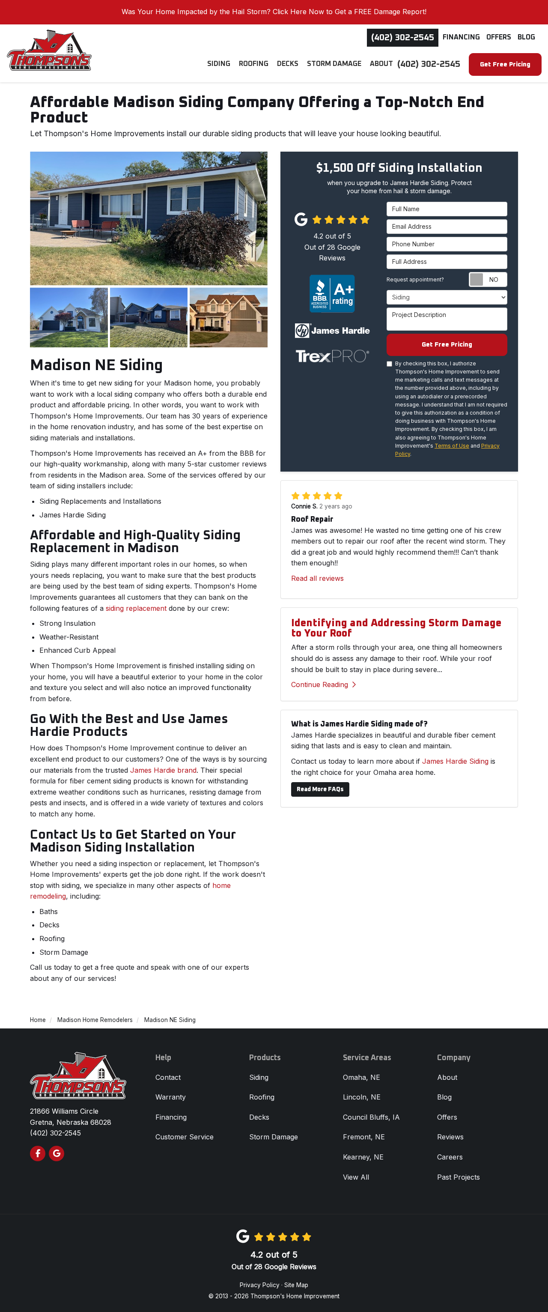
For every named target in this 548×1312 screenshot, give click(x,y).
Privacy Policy (260, 1285)
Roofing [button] (253, 63)
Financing (461, 37)
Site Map (296, 1285)
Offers (498, 37)
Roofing (261, 1097)
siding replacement (137, 608)
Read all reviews (317, 578)
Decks (259, 1117)
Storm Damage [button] (334, 63)
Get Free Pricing (505, 64)
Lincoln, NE (362, 1097)
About (447, 1077)
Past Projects (458, 1177)
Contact (168, 1077)
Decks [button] (287, 63)
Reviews (450, 1137)
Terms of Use (452, 445)
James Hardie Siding (455, 761)
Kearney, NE (363, 1157)
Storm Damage (273, 1137)
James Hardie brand (163, 770)
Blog (526, 37)
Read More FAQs (320, 789)
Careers (450, 1157)
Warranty (170, 1097)
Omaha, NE (361, 1077)
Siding (258, 1077)
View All (356, 1177)
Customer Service (184, 1137)
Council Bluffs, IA (371, 1117)
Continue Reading (319, 684)
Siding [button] (218, 63)
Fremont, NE (364, 1137)
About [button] (381, 63)
